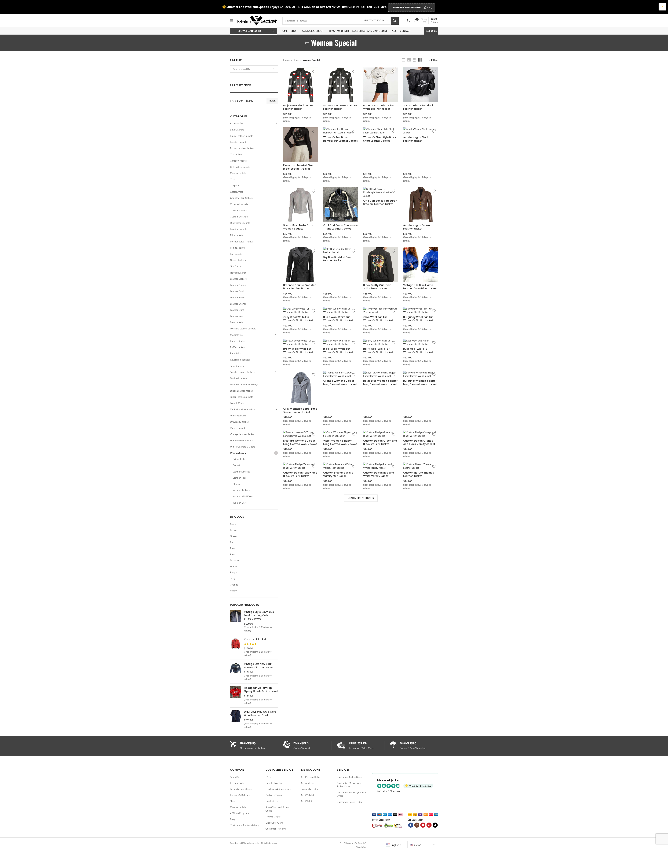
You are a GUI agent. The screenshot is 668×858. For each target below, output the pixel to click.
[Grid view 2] (409, 60)
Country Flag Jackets (241, 197)
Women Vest (239, 502)
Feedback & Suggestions (278, 788)
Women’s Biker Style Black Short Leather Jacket (379, 139)
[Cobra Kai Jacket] (235, 647)
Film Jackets (236, 235)
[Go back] (306, 42)
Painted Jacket (238, 340)
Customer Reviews (275, 828)
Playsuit (237, 483)
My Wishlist (307, 795)
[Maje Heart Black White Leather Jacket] (300, 84)
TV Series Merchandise (242, 409)
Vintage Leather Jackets (242, 434)
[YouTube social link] (422, 825)
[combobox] (254, 69)
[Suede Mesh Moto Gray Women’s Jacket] (300, 204)
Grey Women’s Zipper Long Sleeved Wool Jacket (300, 410)
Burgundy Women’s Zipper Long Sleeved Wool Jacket (420, 382)
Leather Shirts (237, 297)
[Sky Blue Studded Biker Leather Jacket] (340, 250)
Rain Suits (235, 353)
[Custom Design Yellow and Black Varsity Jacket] (300, 466)
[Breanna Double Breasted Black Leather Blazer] (300, 264)
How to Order (273, 816)
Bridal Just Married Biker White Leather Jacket (378, 107)
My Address (307, 782)
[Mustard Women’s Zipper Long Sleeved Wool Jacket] (300, 434)
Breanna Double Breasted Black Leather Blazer (299, 286)
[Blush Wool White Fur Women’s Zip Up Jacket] (340, 310)
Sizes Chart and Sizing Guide (277, 809)
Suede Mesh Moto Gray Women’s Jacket (298, 226)
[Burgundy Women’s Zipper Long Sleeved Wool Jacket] (420, 374)
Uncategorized (238, 415)
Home (286, 60)
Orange (234, 584)
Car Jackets (236, 154)
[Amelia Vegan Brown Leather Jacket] (420, 204)
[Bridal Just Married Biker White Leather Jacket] (380, 84)
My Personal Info (310, 776)
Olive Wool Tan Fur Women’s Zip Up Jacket (378, 318)
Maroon (234, 560)
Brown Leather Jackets (242, 148)
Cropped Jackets (239, 204)
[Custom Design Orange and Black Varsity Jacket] (420, 434)
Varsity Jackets (238, 427)
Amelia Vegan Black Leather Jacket (416, 139)
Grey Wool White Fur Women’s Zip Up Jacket (298, 318)
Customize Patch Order (349, 801)
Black (233, 524)
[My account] (408, 20)
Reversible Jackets (240, 359)
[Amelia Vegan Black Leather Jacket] (420, 130)
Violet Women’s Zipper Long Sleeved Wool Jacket (340, 442)
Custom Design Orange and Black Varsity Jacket (419, 442)
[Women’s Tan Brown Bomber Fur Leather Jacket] (340, 130)
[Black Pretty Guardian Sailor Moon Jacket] (380, 264)
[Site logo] (257, 20)
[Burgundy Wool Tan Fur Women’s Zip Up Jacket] (420, 310)
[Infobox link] (307, 745)
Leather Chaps (238, 284)
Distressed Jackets (240, 222)
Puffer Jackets (237, 347)
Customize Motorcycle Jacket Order (349, 784)
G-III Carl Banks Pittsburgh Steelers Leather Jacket (380, 202)
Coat (232, 179)
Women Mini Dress (243, 496)
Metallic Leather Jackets (243, 328)
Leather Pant (237, 291)
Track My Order (309, 788)
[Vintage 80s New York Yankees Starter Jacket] (235, 671)
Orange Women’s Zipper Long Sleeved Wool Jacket (340, 382)
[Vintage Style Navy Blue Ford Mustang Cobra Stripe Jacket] (235, 621)
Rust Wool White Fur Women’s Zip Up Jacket (418, 350)
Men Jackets (236, 322)
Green (233, 536)
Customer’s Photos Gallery (244, 825)
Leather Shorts (238, 303)
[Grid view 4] (420, 60)
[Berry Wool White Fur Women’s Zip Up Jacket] (380, 342)
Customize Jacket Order (350, 776)
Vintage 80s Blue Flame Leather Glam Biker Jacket (420, 286)
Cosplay (234, 185)
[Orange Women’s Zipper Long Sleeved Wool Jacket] (340, 374)
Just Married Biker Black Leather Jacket (418, 107)
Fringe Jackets (237, 247)
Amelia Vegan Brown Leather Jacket (416, 226)
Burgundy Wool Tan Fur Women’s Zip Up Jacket (418, 318)
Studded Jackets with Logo (244, 384)
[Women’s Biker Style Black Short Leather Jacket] (380, 130)
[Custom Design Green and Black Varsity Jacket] (380, 434)
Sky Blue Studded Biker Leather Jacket (337, 258)
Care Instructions (274, 782)
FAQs (268, 776)
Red (232, 542)
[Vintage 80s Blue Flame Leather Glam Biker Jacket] (420, 264)
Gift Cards (235, 266)
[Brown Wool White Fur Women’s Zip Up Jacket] (300, 342)
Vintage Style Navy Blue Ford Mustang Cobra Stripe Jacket (259, 615)
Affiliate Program (239, 813)
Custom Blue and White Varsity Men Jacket (338, 474)
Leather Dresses (241, 471)
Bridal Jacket (240, 458)
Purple (233, 572)
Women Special (238, 452)
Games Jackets (238, 260)
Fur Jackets (236, 253)
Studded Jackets (238, 378)
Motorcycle (236, 334)
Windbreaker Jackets (241, 440)
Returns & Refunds (240, 795)
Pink (232, 548)
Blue (232, 554)
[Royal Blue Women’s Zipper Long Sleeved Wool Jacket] (380, 374)
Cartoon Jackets (238, 160)
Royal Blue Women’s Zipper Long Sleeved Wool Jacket (380, 382)
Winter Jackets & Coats (242, 446)
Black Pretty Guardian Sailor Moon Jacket (377, 286)
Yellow (233, 590)
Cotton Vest (236, 191)
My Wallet (306, 800)
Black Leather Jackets (241, 135)
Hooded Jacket (238, 272)
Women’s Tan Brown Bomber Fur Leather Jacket (340, 139)
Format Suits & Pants (241, 241)
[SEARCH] (395, 21)
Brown (233, 530)
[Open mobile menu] (231, 20)
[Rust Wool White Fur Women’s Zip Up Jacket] (420, 342)
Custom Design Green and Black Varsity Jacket (380, 442)
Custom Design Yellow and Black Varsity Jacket (300, 474)
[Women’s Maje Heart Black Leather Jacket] (340, 84)
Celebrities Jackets (240, 166)
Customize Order (239, 216)
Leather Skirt (237, 309)
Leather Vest (236, 316)
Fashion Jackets (238, 228)
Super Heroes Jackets (241, 396)
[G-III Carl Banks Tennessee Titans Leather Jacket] (340, 204)
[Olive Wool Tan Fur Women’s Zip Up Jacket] (380, 310)
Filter (272, 100)
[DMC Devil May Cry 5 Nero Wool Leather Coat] (235, 719)
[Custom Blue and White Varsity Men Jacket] (340, 466)
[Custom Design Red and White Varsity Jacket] (380, 466)
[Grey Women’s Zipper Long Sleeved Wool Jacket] (300, 388)
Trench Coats (237, 403)
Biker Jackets (237, 129)
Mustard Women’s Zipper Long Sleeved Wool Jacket (300, 442)
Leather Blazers (238, 278)
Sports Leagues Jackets (242, 371)
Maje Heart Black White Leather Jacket (298, 107)
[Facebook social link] (410, 825)
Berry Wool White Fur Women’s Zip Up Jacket (378, 350)
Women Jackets (241, 490)
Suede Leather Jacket (241, 390)
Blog (232, 819)
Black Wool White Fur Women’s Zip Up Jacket (338, 350)
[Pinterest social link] (429, 825)
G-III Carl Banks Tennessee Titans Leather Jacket (340, 226)
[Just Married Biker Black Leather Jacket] (420, 84)
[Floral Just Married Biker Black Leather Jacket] (300, 144)
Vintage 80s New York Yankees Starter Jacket (259, 665)
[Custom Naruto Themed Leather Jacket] (420, 466)
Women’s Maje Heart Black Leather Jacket (340, 107)
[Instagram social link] (416, 825)
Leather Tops (239, 477)
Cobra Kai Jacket (255, 639)
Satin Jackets (237, 365)
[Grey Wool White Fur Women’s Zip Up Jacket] (300, 310)
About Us (235, 776)
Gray (232, 578)
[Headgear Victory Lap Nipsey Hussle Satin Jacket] (235, 695)
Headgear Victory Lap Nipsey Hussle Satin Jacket (261, 689)
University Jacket (239, 421)
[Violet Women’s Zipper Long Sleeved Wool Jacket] (340, 434)
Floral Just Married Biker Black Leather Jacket (298, 166)
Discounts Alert (274, 822)
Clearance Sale (238, 173)
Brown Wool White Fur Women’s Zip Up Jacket (298, 350)
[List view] (403, 60)
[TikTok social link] (435, 825)
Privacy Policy (238, 782)
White (233, 566)
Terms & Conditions (240, 788)
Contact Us (271, 800)
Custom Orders (238, 210)
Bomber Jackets (238, 141)
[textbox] (254, 69)
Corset (236, 465)
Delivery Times (273, 795)
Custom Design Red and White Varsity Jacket (378, 474)
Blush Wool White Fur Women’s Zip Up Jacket (338, 318)
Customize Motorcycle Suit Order (351, 794)
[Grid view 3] (414, 60)
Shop (296, 60)
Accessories (236, 123)
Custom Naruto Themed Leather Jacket (418, 474)
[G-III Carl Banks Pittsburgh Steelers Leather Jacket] (380, 192)
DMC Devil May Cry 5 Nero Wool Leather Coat (260, 713)
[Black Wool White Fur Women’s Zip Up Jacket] (340, 342)
